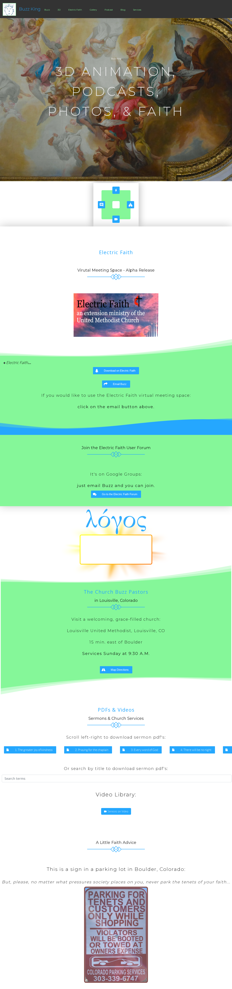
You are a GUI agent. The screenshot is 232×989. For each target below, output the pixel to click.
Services (137, 9)
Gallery (93, 9)
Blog (123, 9)
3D (59, 9)
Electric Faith (75, 9)
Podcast (109, 9)
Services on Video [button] (117, 811)
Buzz (47, 9)
